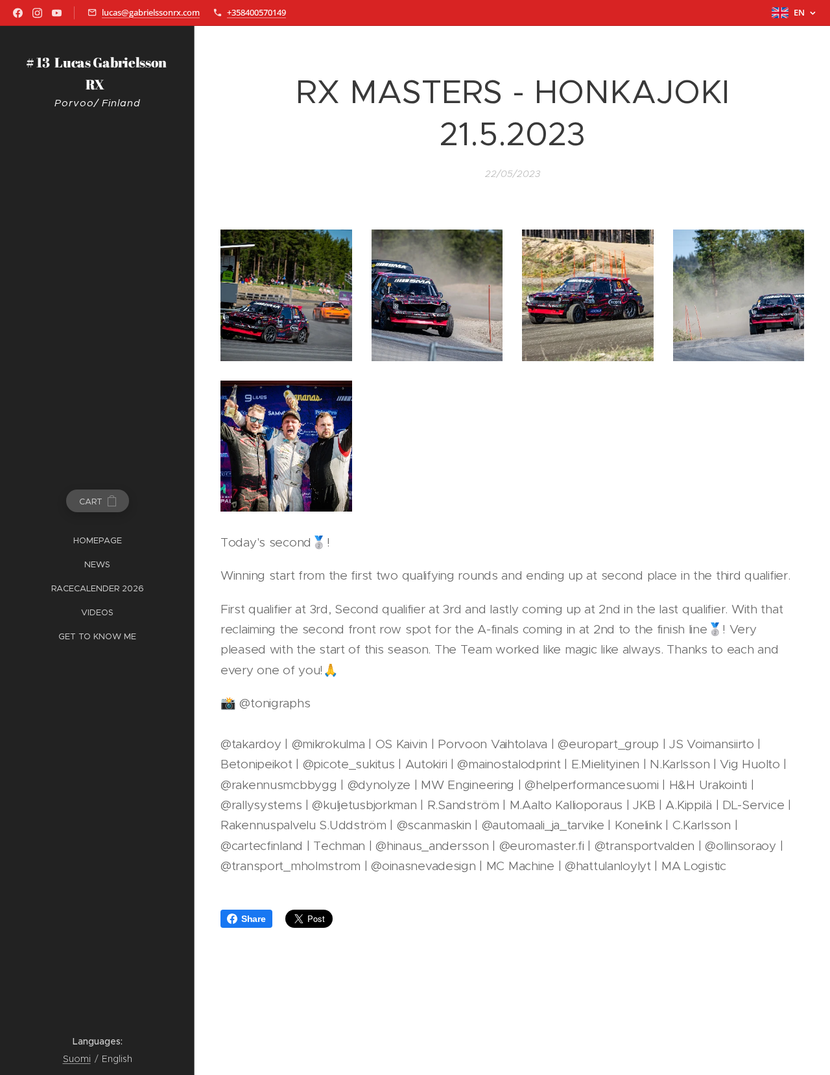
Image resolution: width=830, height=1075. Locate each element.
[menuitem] (97, 540)
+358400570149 (256, 12)
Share (253, 919)
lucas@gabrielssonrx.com (151, 12)
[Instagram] (37, 13)
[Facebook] (18, 13)
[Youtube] (57, 13)
